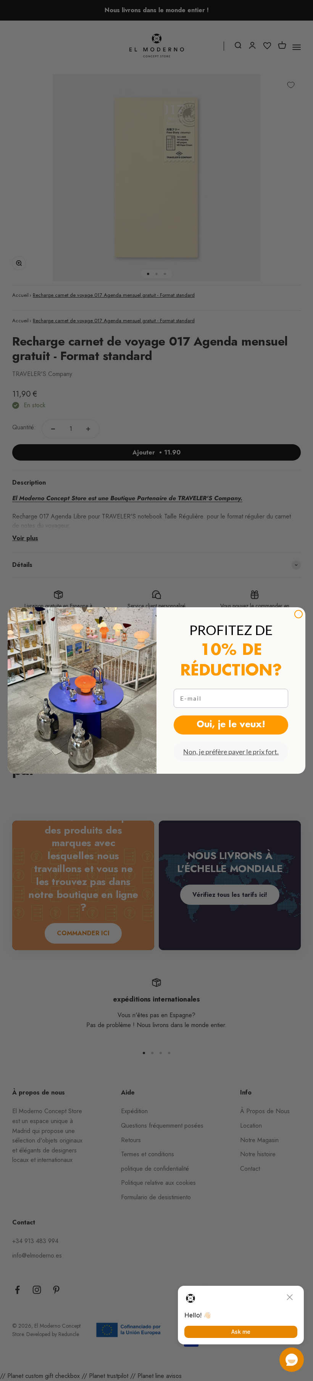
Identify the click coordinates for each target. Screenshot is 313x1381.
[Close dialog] (298, 614)
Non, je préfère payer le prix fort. (231, 751)
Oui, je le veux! (231, 725)
